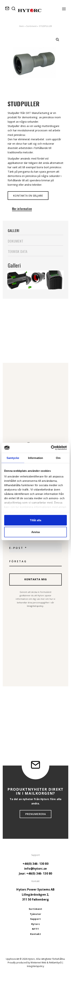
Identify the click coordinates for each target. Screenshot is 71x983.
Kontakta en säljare (28, 195)
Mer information (22, 209)
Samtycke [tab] (13, 457)
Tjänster (35, 914)
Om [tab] (58, 457)
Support (35, 919)
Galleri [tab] (13, 230)
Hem (21, 26)
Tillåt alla (35, 520)
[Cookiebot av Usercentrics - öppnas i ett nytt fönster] (51, 447)
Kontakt (35, 934)
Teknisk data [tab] (17, 251)
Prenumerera (35, 814)
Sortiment (31, 26)
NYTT (35, 928)
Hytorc (35, 924)
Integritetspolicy (35, 606)
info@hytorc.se (35, 869)
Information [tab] (35, 457)
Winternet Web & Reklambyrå (46, 962)
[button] (57, 39)
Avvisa (35, 532)
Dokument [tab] (15, 241)
